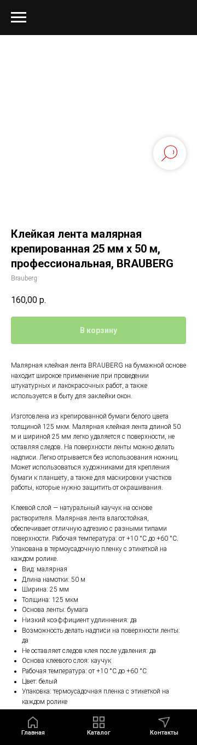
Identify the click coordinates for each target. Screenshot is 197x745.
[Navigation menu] (18, 17)
